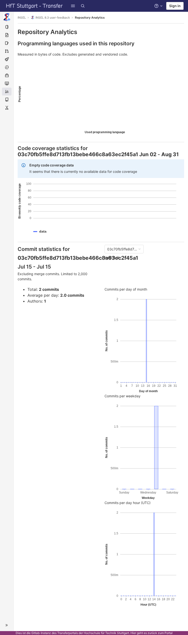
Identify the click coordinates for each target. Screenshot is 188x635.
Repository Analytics (90, 17)
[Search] (83, 6)
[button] (73, 6)
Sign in (175, 6)
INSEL (22, 17)
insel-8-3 (112, 257)
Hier (133, 633)
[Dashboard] (34, 6)
